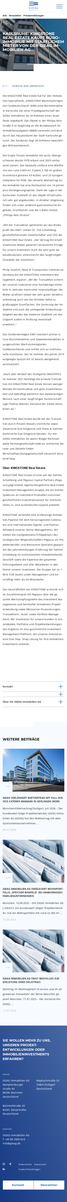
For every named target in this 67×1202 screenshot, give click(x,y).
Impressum (40, 1164)
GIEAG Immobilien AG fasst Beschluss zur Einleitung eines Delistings (33, 971)
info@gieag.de (12, 1143)
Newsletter (15, 15)
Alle (5, 15)
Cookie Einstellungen (29, 1169)
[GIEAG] (33, 8)
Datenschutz (25, 1164)
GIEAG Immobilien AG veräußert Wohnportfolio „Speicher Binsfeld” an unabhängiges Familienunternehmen (33, 881)
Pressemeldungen (33, 15)
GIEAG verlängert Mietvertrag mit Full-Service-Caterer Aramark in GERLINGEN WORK (33, 790)
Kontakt (18, 1185)
